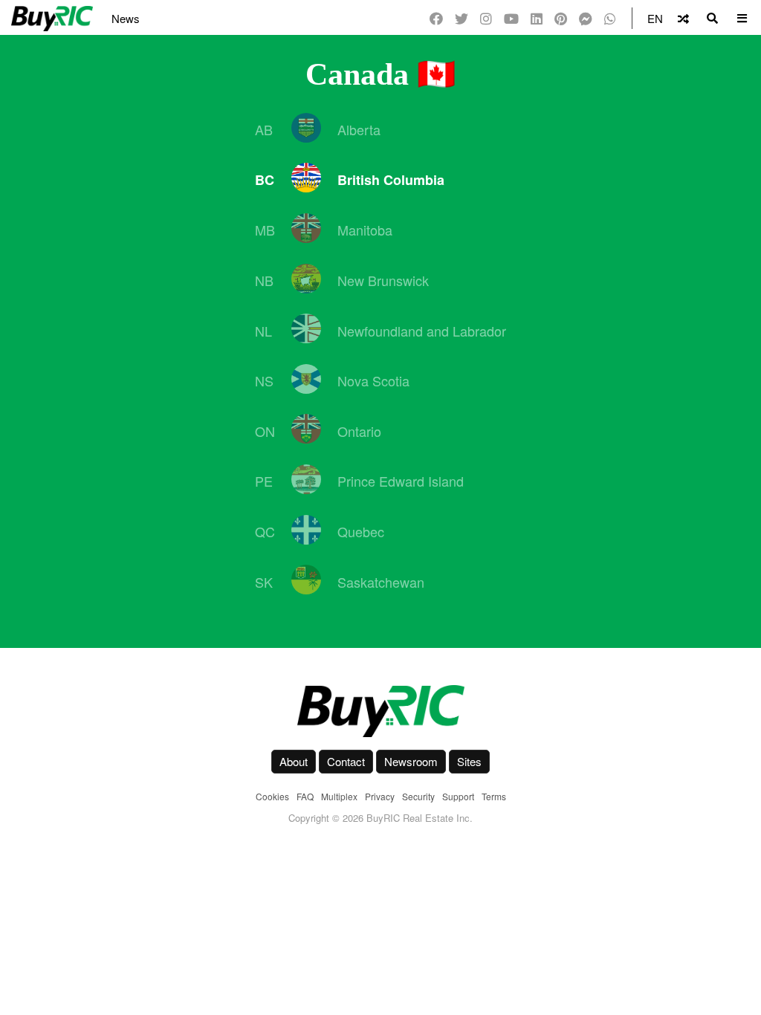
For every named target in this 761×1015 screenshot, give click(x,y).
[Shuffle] (683, 18)
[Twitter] (461, 18)
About (293, 761)
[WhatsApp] (610, 18)
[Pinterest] (560, 18)
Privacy (380, 796)
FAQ (305, 796)
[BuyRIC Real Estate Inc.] (380, 711)
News (125, 18)
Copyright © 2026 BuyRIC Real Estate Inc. (380, 818)
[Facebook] (436, 18)
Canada (357, 74)
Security (418, 796)
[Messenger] (585, 18)
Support (458, 796)
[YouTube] (511, 18)
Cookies (272, 796)
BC (264, 179)
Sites (469, 761)
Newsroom (411, 761)
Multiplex (339, 796)
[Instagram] (486, 18)
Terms (494, 796)
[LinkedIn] (536, 18)
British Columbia (390, 179)
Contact (346, 761)
